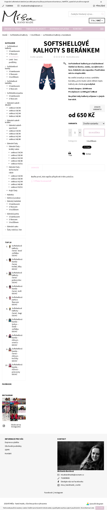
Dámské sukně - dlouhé (12, 104)
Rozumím (99, 508)
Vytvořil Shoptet (96, 503)
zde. (92, 508)
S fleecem (13, 89)
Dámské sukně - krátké (12, 121)
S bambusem (14, 51)
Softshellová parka (15, 93)
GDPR (7, 449)
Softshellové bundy (11, 67)
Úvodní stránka (13, 28)
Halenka (10, 194)
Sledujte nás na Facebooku (72, 481)
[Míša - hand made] (28, 17)
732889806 (9, 6)
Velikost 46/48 (15, 116)
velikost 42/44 (15, 113)
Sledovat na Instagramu (16, 425)
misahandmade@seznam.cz (31, 6)
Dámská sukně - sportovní (15, 127)
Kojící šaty (13, 190)
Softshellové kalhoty (11, 47)
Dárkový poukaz (13, 198)
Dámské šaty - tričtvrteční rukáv (15, 170)
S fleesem (13, 54)
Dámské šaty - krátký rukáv (15, 148)
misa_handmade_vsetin (71, 485)
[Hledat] (102, 14)
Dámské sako (12, 226)
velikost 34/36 (15, 108)
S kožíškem (91, 141)
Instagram (58, 493)
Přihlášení (100, 6)
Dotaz (88, 154)
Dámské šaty (12, 143)
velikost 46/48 (15, 139)
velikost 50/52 (17, 163)
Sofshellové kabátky (11, 82)
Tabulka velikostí (36, 28)
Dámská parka (13, 213)
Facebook (48, 493)
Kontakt (78, 28)
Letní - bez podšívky (13, 61)
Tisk (70, 155)
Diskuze (35, 167)
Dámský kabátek (14, 201)
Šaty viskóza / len (14, 229)
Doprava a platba (59, 28)
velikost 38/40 (15, 110)
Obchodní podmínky (13, 446)
